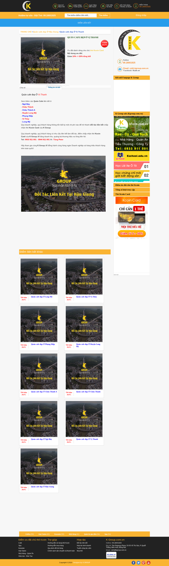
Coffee (27, 534)
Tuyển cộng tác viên (84, 548)
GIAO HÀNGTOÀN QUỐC (77, 6)
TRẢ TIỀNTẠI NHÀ (109, 6)
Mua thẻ (80, 551)
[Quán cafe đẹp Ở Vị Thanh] (43, 60)
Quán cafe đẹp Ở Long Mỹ (41, 297)
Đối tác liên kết (82, 543)
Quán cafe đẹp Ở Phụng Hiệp (43, 344)
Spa (106, 534)
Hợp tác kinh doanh (84, 545)
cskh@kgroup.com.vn (118, 550)
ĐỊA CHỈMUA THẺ (61, 6)
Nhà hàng (72, 534)
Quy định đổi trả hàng (55, 548)
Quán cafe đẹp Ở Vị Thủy (86, 297)
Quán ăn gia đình (90, 534)
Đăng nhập (141, 15)
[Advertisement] (133, 255)
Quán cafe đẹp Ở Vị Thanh (87, 439)
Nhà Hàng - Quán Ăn (26, 553)
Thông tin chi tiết (54, 87)
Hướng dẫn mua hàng (56, 545)
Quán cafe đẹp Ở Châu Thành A (44, 392)
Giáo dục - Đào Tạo (25, 556)
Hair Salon (42, 534)
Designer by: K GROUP (81, 562)
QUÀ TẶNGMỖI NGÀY (93, 6)
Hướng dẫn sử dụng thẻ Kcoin (58, 543)
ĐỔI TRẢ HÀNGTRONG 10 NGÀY (126, 6)
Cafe (20, 543)
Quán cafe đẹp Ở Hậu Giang (42, 487)
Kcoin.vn (136, 70)
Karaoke (57, 534)
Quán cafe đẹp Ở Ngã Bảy (41, 439)
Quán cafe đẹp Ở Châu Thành (88, 392)
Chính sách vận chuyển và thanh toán (61, 551)
